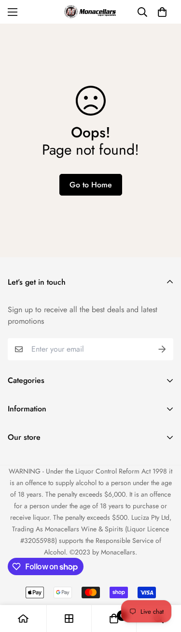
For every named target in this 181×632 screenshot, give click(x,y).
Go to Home (91, 184)
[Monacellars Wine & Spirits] (90, 12)
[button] (162, 12)
